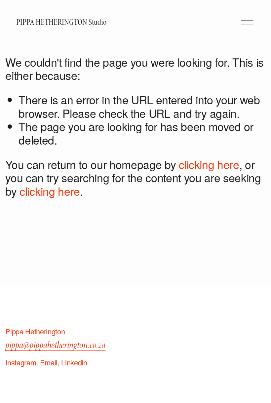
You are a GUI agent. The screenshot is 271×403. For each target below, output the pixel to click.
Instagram (20, 362)
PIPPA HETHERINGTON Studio (61, 22)
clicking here (209, 164)
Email (49, 362)
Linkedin (74, 362)
